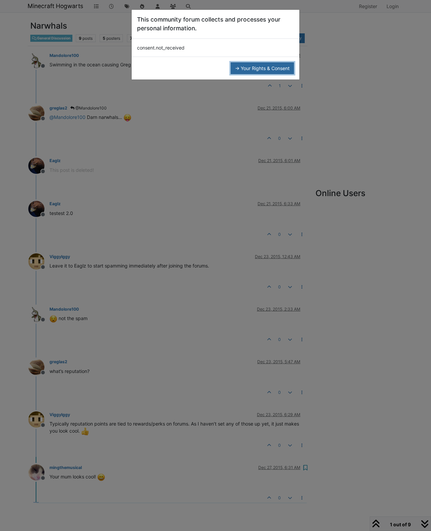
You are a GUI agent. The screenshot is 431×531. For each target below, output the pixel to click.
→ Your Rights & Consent (262, 68)
